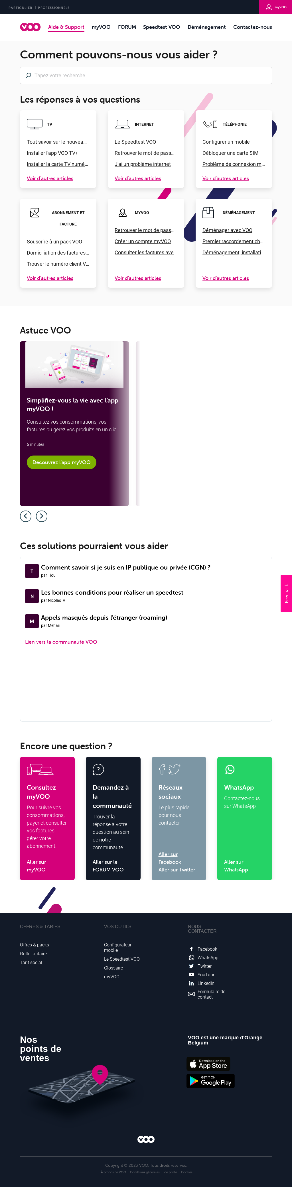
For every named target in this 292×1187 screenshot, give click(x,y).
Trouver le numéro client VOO (58, 264)
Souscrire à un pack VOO (54, 242)
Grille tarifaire (33, 953)
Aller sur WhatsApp (236, 866)
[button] (286, 593)
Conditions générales (145, 1172)
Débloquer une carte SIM (230, 153)
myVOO (281, 7)
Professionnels (54, 8)
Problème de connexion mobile (233, 164)
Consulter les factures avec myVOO (146, 252)
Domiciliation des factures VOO (58, 253)
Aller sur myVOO (36, 866)
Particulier (20, 8)
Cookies (186, 1172)
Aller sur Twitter (177, 869)
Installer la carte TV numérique (58, 164)
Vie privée (170, 1172)
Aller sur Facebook (170, 858)
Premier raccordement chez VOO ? (233, 241)
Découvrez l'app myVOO (62, 462)
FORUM (127, 27)
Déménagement (207, 27)
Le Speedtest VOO (135, 142)
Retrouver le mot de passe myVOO (146, 230)
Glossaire (113, 968)
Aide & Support (66, 27)
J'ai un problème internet (143, 164)
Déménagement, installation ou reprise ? (233, 252)
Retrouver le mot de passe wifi (146, 153)
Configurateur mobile (117, 947)
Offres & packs (34, 945)
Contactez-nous (252, 27)
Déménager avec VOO (227, 230)
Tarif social (31, 962)
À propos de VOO (113, 1172)
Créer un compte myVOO (143, 241)
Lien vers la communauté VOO (61, 642)
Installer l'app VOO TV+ (52, 153)
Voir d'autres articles (50, 178)
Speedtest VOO (161, 27)
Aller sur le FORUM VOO (108, 866)
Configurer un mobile (226, 142)
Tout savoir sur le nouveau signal (58, 142)
